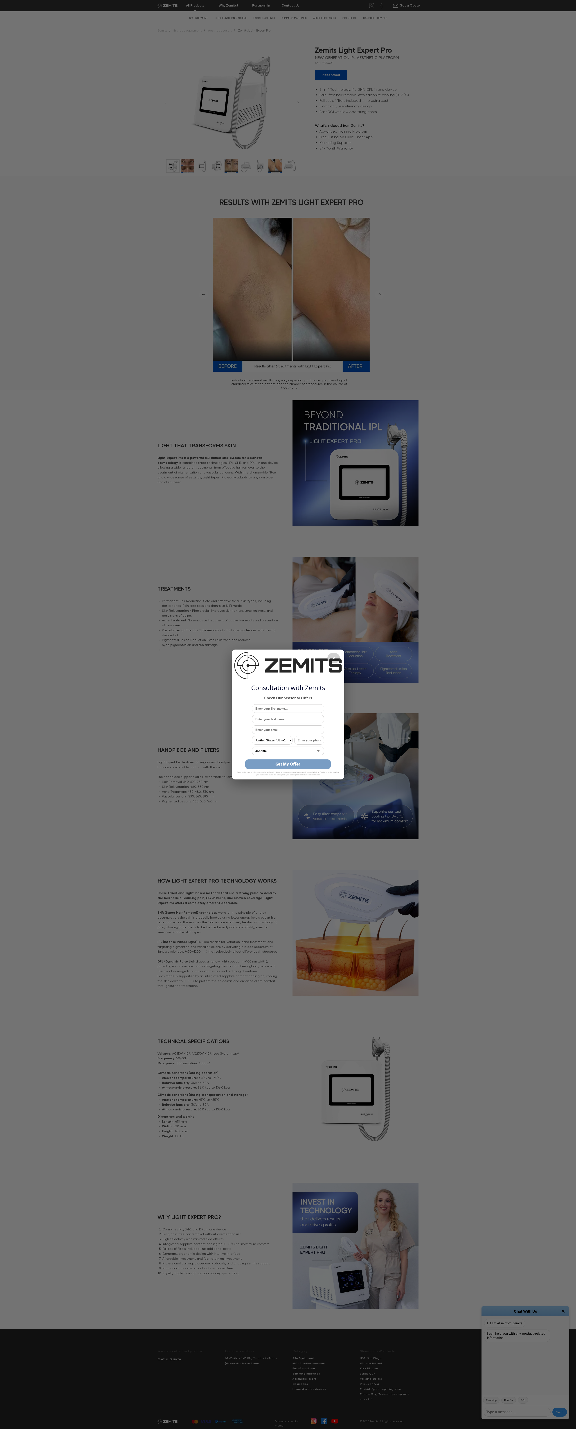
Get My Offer (287, 764)
